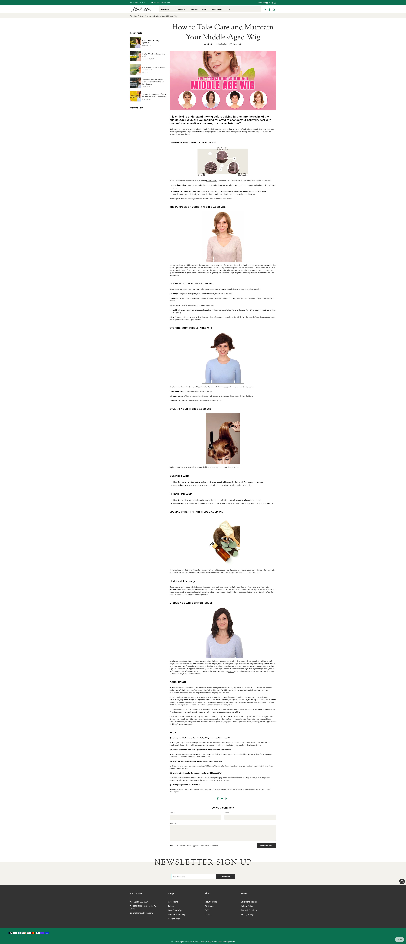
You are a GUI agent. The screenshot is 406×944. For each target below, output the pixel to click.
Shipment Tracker (249, 901)
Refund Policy (247, 906)
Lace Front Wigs (175, 910)
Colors (171, 906)
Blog (135, 16)
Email (226, 812)
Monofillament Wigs (177, 914)
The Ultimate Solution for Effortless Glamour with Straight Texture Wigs (154, 95)
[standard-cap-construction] (223, 382)
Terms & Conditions (249, 910)
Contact (208, 914)
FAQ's (207, 910)
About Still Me (211, 901)
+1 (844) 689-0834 (140, 901)
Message (173, 823)
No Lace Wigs (174, 918)
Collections (173, 901)
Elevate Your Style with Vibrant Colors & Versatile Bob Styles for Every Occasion (153, 81)
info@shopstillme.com (143, 912)
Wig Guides (209, 906)
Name (172, 812)
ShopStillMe (200, 941)
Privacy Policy (247, 914)
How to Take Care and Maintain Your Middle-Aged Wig (158, 16)
